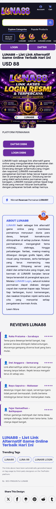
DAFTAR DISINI (18, 144)
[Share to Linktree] (26, 499)
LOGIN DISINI (18, 152)
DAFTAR (42, 47)
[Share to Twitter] (8, 499)
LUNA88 (11, 225)
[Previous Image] (2, 96)
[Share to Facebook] (17, 499)
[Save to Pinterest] (34, 499)
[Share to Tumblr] (52, 499)
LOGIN (14, 47)
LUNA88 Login (23, 281)
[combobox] (24, 22)
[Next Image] (53, 96)
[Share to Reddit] (43, 499)
